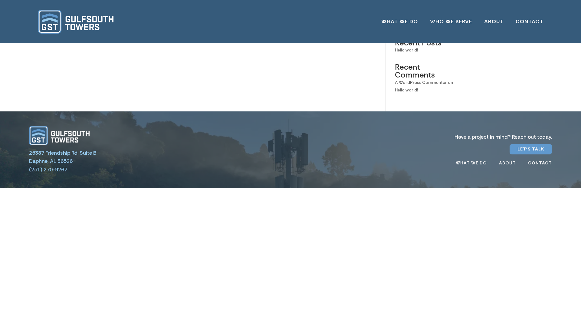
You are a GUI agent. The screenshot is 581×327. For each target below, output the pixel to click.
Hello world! (406, 50)
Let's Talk (530, 149)
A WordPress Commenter (421, 82)
